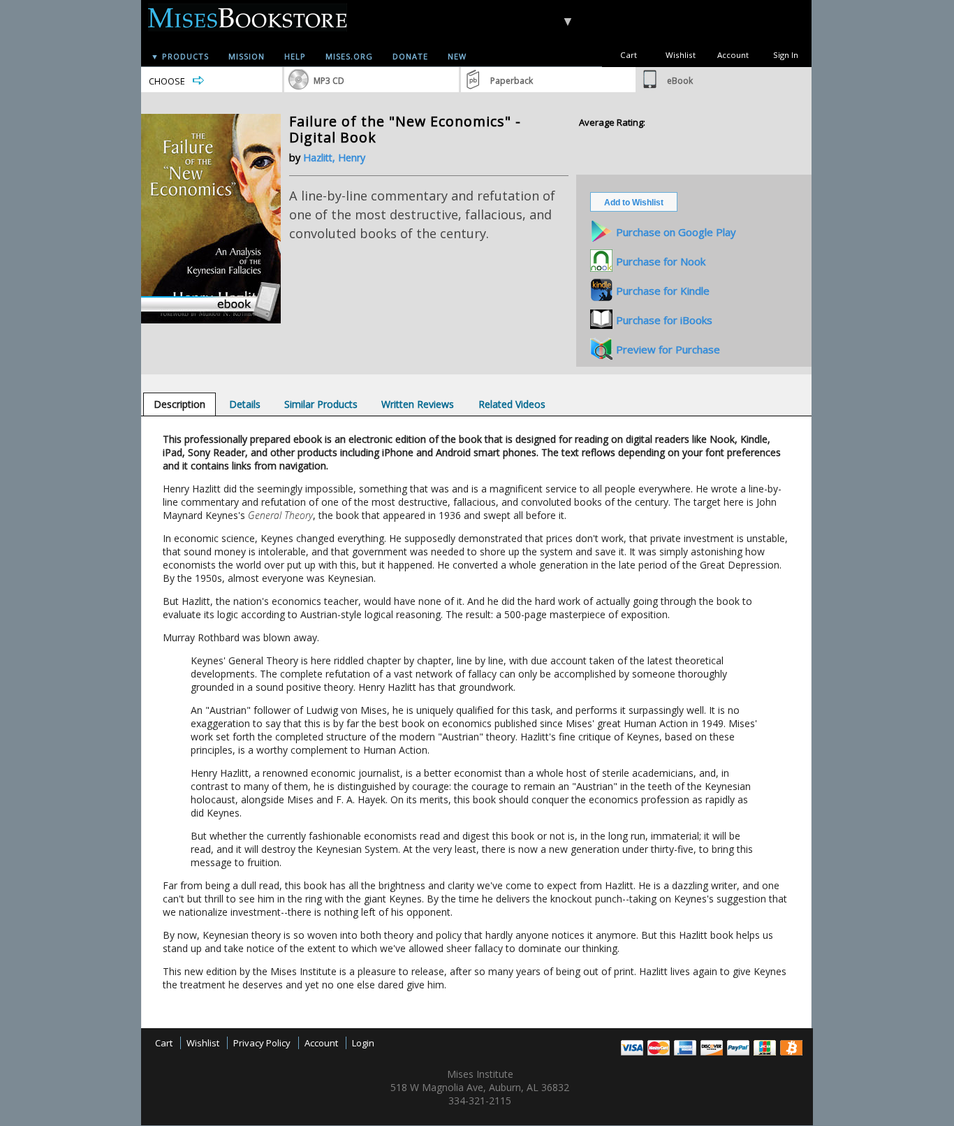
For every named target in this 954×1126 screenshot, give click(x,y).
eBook (680, 81)
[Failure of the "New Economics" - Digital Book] (211, 320)
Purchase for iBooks (664, 320)
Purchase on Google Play (676, 232)
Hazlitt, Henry (334, 157)
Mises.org (349, 56)
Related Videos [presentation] (511, 404)
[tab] (179, 404)
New (457, 56)
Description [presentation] (179, 404)
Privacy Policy (262, 1043)
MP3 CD (329, 81)
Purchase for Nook (660, 261)
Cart (628, 55)
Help (295, 56)
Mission (246, 56)
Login (363, 1043)
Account (733, 55)
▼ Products (180, 56)
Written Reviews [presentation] (417, 404)
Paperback (511, 81)
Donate (410, 56)
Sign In (785, 55)
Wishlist (681, 55)
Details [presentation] (244, 404)
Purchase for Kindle (663, 291)
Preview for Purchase (668, 349)
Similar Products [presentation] (321, 404)
